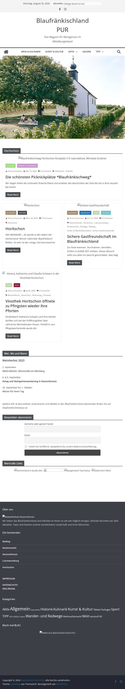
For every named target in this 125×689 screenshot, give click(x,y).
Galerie (86, 51)
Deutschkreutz (76, 222)
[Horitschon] (31, 205)
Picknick (69, 171)
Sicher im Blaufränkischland (79, 230)
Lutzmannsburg (101, 222)
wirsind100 (96, 616)
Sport (115, 609)
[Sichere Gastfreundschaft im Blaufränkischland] (93, 205)
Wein (17, 285)
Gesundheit (85, 213)
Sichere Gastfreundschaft (103, 230)
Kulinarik (10, 166)
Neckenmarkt (73, 226)
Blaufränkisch (14, 295)
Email (27, 435)
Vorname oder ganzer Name (38, 423)
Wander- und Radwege (27, 166)
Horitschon (59, 171)
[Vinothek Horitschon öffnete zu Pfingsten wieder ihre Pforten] (31, 275)
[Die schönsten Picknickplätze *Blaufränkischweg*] (62, 158)
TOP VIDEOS (14, 617)
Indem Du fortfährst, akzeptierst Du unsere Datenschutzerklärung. (63, 446)
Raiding (92, 226)
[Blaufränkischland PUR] (6, 51)
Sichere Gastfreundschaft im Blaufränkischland (91, 239)
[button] (76, 52)
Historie (22, 213)
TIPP (98, 51)
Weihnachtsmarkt (72, 616)
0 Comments (45, 171)
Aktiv (71, 51)
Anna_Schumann (15, 171)
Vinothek (47, 295)
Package (83, 226)
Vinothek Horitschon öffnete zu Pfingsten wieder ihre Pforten (30, 305)
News (96, 213)
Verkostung (37, 295)
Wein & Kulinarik (31, 51)
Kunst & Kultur (54, 51)
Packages (106, 213)
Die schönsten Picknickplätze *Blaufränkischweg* (48, 176)
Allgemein (11, 213)
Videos (22, 617)
